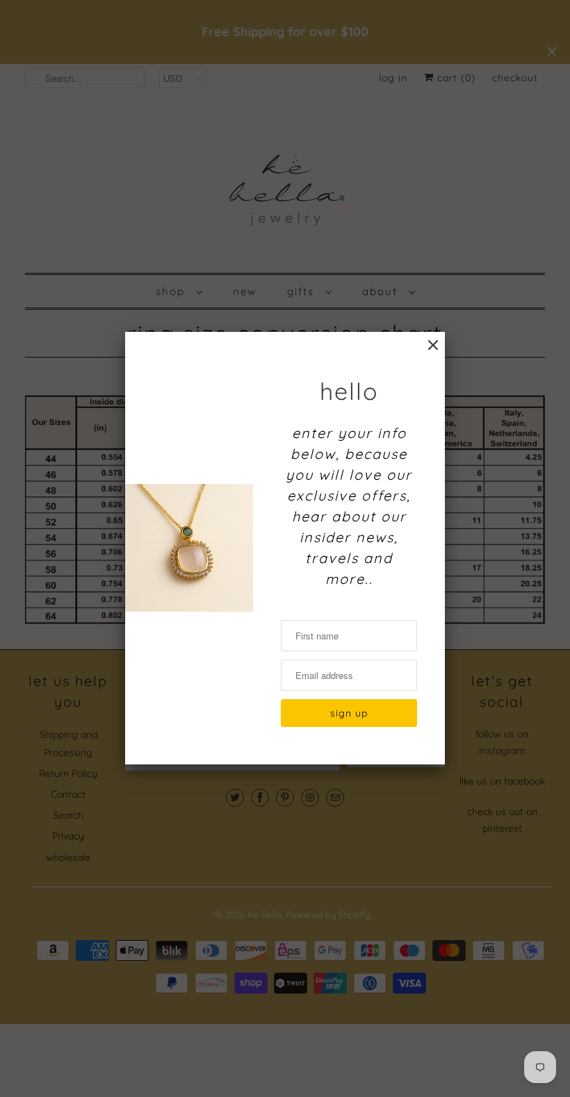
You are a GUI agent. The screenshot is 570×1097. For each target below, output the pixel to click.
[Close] (433, 345)
